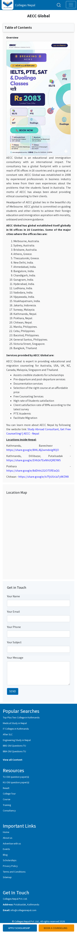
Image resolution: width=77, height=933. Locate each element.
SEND (12, 691)
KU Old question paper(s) (16, 782)
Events (6, 849)
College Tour (9, 793)
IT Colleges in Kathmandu (16, 728)
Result (6, 788)
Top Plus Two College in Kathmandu (21, 717)
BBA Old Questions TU (14, 751)
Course (6, 799)
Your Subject (14, 642)
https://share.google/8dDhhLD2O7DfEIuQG (32, 470)
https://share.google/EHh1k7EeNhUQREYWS (33, 460)
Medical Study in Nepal (15, 723)
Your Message (15, 658)
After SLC (8, 734)
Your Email (13, 612)
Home (6, 832)
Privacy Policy (10, 866)
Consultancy (9, 810)
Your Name (13, 596)
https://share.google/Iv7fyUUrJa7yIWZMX (43, 477)
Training (7, 805)
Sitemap (7, 877)
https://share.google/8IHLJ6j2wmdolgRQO (32, 450)
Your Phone (14, 627)
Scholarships (9, 860)
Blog (5, 854)
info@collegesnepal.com (23, 910)
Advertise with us (12, 843)
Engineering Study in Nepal (17, 740)
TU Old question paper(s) (16, 776)
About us (7, 837)
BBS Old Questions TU (14, 745)
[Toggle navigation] (71, 4)
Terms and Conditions (14, 871)
